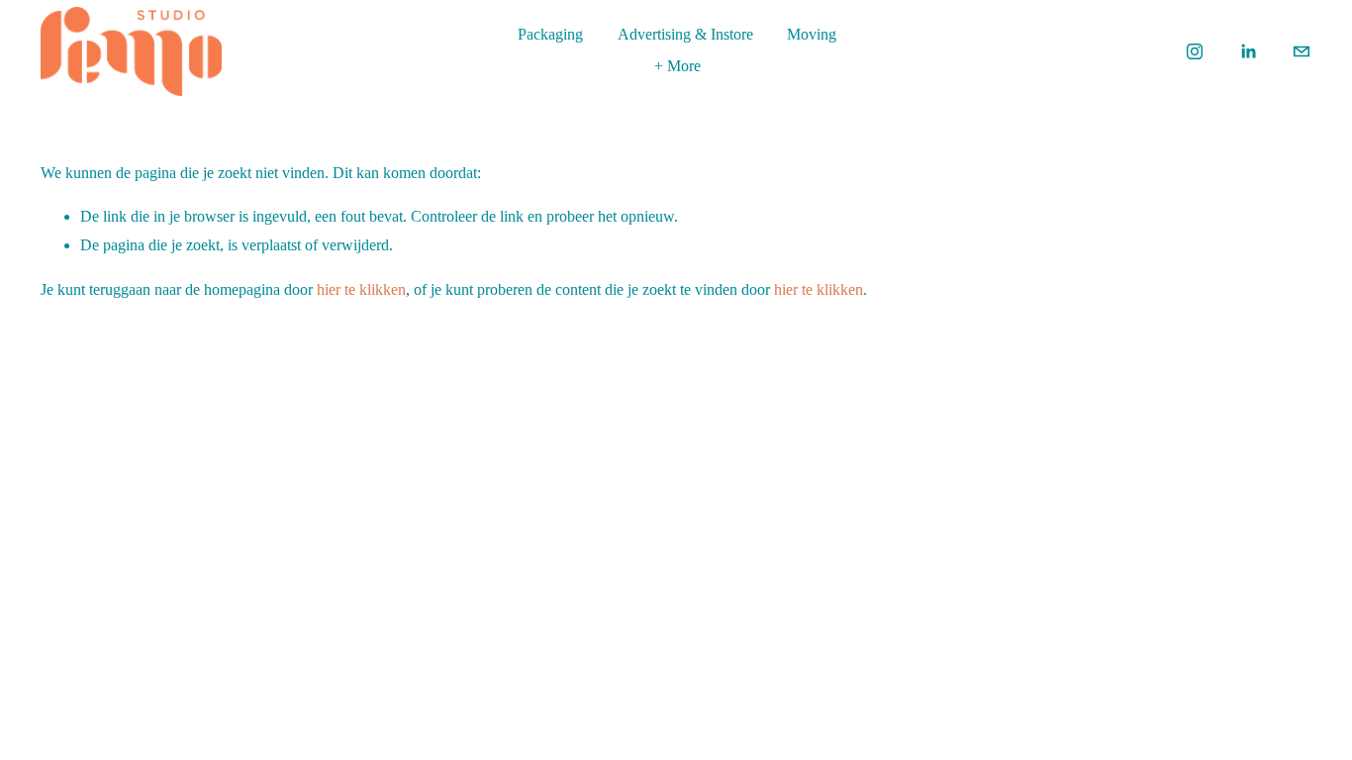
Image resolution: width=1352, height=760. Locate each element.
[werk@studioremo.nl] (1301, 51)
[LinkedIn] (1248, 51)
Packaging (550, 34)
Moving (811, 34)
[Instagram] (1195, 51)
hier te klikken (361, 289)
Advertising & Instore (685, 34)
